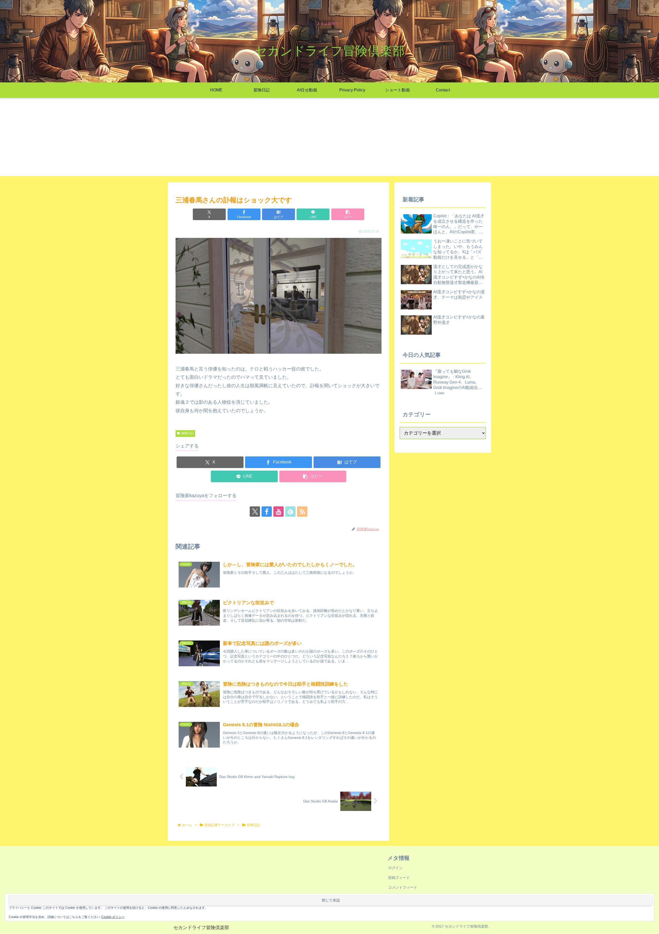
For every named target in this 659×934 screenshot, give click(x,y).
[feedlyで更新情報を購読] (290, 511)
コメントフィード (402, 887)
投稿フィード (399, 878)
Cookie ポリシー (113, 917)
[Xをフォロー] (255, 511)
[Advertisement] (329, 140)
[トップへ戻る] (651, 926)
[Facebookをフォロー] (267, 511)
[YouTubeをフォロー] (278, 511)
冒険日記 (187, 433)
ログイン (395, 868)
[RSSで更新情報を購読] (302, 511)
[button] (347, 214)
